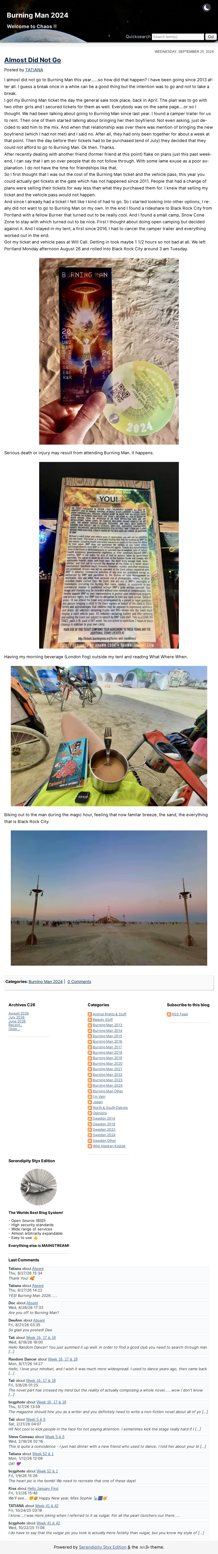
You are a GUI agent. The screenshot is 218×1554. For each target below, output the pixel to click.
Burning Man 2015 (107, 1036)
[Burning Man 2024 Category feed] (90, 1085)
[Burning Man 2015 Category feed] (90, 1036)
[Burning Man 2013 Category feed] (90, 1025)
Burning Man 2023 (108, 1080)
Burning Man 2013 (107, 1025)
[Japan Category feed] (90, 1102)
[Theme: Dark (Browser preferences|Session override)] (206, 7)
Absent (38, 1268)
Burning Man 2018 (107, 1052)
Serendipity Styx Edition (103, 1547)
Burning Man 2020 (108, 1063)
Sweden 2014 (104, 1118)
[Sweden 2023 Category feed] (90, 1129)
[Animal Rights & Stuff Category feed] (90, 1014)
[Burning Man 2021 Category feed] (90, 1069)
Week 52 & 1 (43, 1454)
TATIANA (34, 69)
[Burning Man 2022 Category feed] (90, 1074)
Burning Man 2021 (107, 1069)
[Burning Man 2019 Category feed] (90, 1058)
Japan (98, 1102)
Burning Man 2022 (107, 1074)
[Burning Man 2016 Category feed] (90, 1041)
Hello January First (43, 1488)
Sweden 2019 (104, 1124)
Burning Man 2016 (107, 1041)
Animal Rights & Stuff (109, 1014)
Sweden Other (104, 1140)
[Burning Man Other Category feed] (90, 1091)
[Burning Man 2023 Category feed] (90, 1080)
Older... (14, 1029)
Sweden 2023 (104, 1129)
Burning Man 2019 (107, 1058)
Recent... (15, 1025)
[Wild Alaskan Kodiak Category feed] (90, 1146)
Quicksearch (138, 36)
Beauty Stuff (103, 1019)
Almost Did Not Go (32, 60)
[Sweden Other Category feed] (90, 1140)
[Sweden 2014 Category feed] (90, 1118)
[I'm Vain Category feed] (90, 1096)
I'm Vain (99, 1096)
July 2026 (17, 1017)
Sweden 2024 (104, 1135)
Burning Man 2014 (107, 1030)
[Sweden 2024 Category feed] (90, 1135)
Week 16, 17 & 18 (41, 1338)
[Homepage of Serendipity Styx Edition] (39, 1187)
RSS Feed (180, 1014)
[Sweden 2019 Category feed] (90, 1124)
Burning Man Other (108, 1091)
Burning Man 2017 (107, 1047)
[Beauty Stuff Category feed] (90, 1019)
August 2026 (19, 1013)
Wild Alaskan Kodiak (109, 1146)
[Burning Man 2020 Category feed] (90, 1063)
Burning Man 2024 (37, 15)
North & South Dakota (110, 1107)
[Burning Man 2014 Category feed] (90, 1030)
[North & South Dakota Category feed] (90, 1107)
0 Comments (79, 981)
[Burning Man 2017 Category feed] (90, 1047)
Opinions (100, 1113)
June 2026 (17, 1021)
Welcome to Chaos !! (32, 26)
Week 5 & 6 (35, 1419)
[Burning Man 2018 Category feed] (90, 1052)
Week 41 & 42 (46, 1506)
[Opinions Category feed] (90, 1113)
